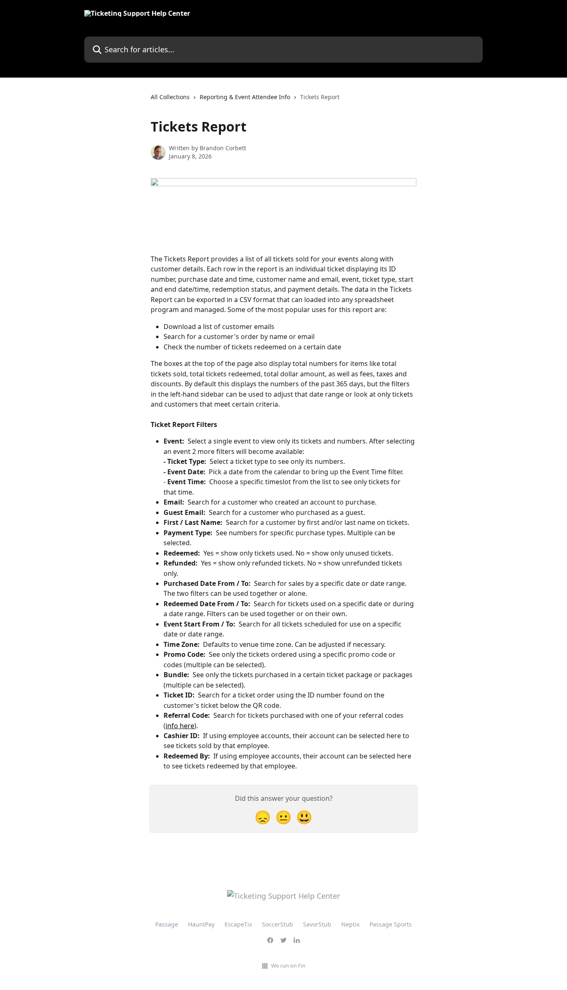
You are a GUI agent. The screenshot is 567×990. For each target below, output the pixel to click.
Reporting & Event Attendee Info (245, 97)
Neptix (350, 924)
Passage (166, 924)
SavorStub (317, 924)
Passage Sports (390, 924)
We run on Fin (288, 965)
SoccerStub (277, 924)
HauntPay (201, 924)
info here (180, 725)
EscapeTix (238, 924)
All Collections (170, 97)
